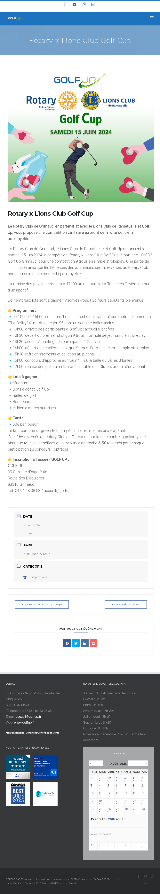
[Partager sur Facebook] (67, 643)
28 (100, 778)
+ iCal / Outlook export (126, 604)
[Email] (93, 643)
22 (134, 801)
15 (134, 793)
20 (117, 801)
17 (92, 801)
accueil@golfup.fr (28, 717)
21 (125, 801)
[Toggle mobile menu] (152, 18)
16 (142, 793)
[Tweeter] (76, 643)
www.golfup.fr (24, 722)
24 (92, 809)
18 (100, 801)
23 (143, 801)
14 (125, 793)
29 (109, 778)
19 (109, 801)
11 (100, 793)
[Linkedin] (85, 643)
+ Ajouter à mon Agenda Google (42, 604)
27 (92, 778)
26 (109, 809)
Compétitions (37, 577)
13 (117, 793)
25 (100, 809)
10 (92, 793)
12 (109, 793)
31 (125, 778)
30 (117, 778)
